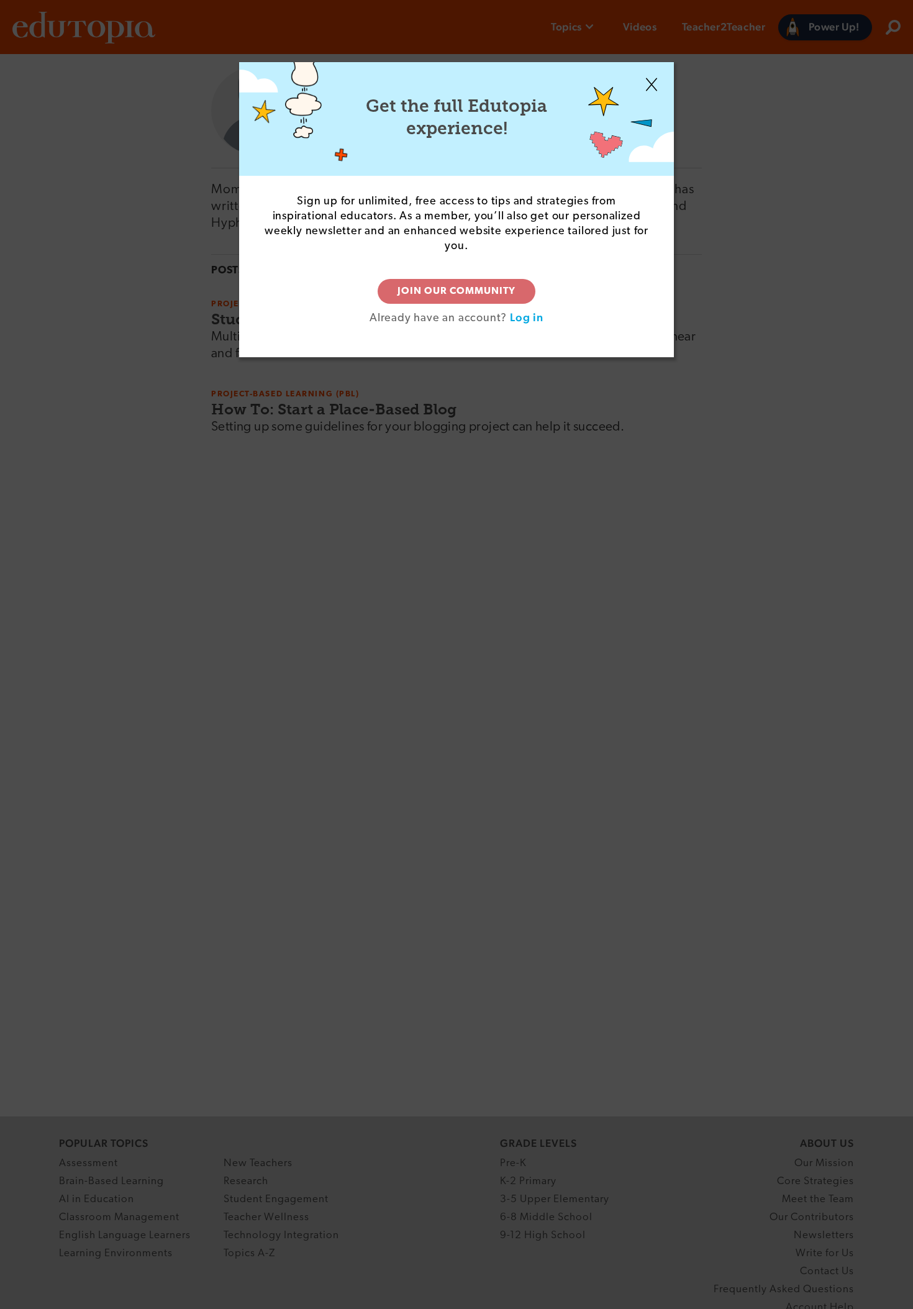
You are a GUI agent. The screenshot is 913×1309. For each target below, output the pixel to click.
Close (651, 84)
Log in (526, 317)
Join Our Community (456, 291)
